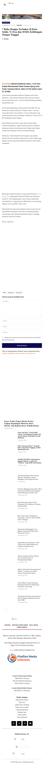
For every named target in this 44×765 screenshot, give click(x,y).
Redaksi (6, 39)
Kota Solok (6, 84)
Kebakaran (10, 377)
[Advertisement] (22, 254)
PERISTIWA (6, 22)
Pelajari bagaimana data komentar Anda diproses (18, 438)
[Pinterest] (20, 76)
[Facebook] (10, 76)
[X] (15, 76)
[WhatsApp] (25, 76)
